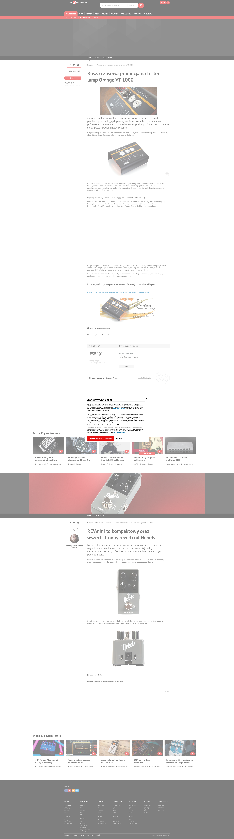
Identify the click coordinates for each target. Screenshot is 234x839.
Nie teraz (119, 438)
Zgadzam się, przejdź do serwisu (100, 438)
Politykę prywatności (119, 408)
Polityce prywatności (119, 432)
